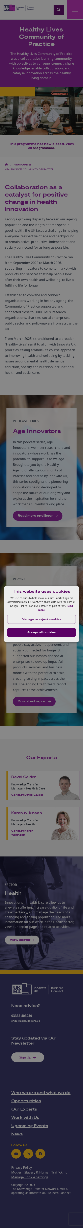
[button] (41, 619)
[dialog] (41, 614)
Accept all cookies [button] (41, 632)
